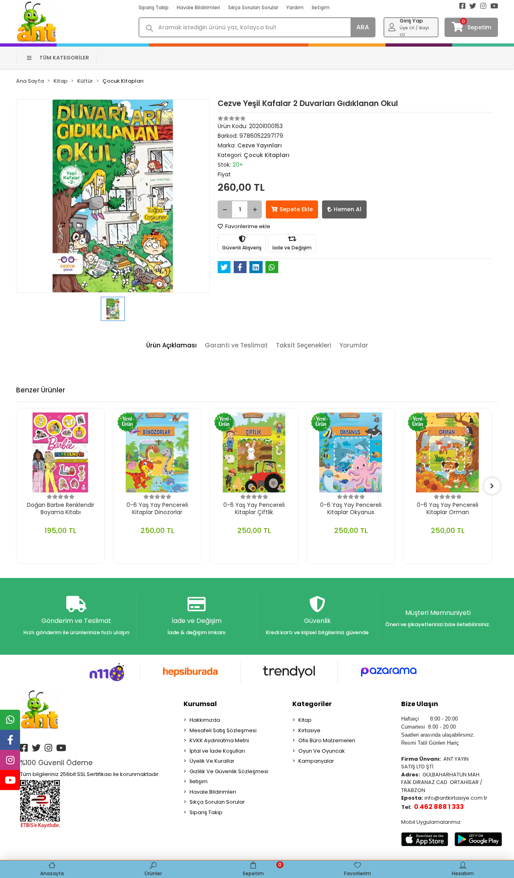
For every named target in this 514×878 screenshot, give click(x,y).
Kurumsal (200, 704)
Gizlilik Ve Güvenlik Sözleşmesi (229, 771)
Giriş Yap (411, 21)
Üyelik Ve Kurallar (212, 761)
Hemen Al (347, 209)
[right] (492, 486)
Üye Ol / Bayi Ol (414, 31)
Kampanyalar (316, 761)
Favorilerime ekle (247, 226)
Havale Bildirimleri (198, 7)
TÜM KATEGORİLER (64, 57)
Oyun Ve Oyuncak (321, 751)
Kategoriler (312, 704)
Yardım (295, 7)
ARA (362, 27)
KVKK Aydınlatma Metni (219, 740)
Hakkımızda (205, 720)
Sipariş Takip (154, 7)
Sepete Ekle (296, 209)
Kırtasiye (309, 730)
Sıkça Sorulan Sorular (253, 7)
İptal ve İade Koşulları (217, 751)
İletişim (321, 7)
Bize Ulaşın (419, 704)
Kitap (305, 720)
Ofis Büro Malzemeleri (326, 740)
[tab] (171, 345)
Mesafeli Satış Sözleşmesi (223, 730)
